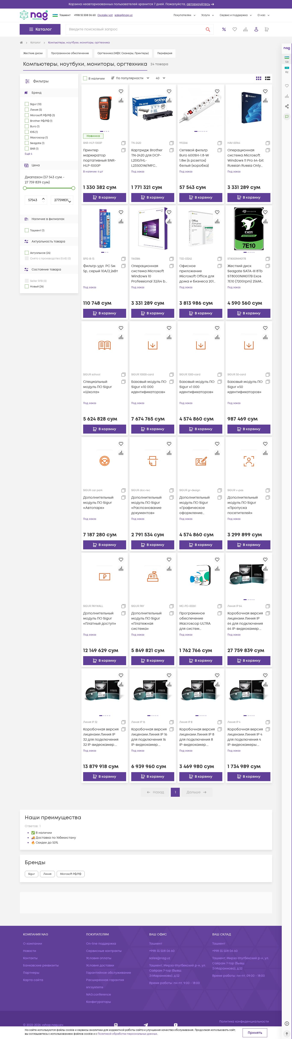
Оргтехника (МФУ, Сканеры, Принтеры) (123, 53)
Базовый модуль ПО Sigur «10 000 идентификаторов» (148, 386)
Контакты (30, 958)
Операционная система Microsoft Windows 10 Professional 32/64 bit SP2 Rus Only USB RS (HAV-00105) (149, 274)
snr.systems (94, 987)
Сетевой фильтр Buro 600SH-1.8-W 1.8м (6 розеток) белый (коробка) (194, 158)
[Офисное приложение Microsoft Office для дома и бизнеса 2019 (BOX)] (200, 228)
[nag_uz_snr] (146, 1025)
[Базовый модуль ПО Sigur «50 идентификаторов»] (248, 344)
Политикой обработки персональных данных (127, 1034)
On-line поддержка (101, 944)
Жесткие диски (33, 53)
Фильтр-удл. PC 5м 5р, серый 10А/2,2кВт (100, 268)
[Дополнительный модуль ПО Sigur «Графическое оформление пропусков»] (200, 460)
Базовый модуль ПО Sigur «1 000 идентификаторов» (196, 386)
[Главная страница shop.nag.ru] (21, 43)
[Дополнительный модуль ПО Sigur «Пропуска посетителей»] (248, 460)
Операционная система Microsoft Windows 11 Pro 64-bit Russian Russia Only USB (245, 158)
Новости (29, 951)
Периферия (164, 53)
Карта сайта (33, 980)
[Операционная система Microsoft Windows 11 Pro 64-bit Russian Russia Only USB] (248, 107)
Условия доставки (100, 965)
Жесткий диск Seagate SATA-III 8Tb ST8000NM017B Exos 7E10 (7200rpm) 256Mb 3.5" (245, 274)
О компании (32, 944)
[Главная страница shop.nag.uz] (34, 15)
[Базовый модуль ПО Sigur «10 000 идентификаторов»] (152, 344)
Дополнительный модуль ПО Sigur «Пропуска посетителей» (242, 505)
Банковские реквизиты (41, 965)
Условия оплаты (98, 958)
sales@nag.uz (124, 15)
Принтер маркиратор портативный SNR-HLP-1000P (99, 158)
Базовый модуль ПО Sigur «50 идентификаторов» (245, 386)
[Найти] (208, 29)
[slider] (25, 188)
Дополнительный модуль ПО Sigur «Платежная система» (146, 621)
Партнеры (31, 973)
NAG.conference (98, 995)
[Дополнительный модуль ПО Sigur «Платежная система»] (152, 576)
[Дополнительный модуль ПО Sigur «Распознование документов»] (152, 460)
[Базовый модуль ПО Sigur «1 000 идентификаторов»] (200, 344)
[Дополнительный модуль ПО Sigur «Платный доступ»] (104, 576)
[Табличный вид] (267, 78)
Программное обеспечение (70, 53)
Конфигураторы (98, 1002)
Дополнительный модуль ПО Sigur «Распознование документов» (146, 505)
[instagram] (116, 1025)
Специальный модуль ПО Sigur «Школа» (97, 386)
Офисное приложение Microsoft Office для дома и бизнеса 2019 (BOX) (197, 274)
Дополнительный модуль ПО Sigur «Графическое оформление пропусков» (194, 505)
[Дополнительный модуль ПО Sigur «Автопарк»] (104, 460)
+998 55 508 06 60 (85, 15)
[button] (146, 4)
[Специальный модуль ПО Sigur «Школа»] (104, 344)
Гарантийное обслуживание (108, 973)
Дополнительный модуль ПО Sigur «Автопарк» (98, 502)
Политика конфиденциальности (244, 1022)
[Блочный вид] (258, 78)
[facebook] (175, 1025)
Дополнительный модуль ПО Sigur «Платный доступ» (99, 618)
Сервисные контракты (104, 951)
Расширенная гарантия (105, 980)
